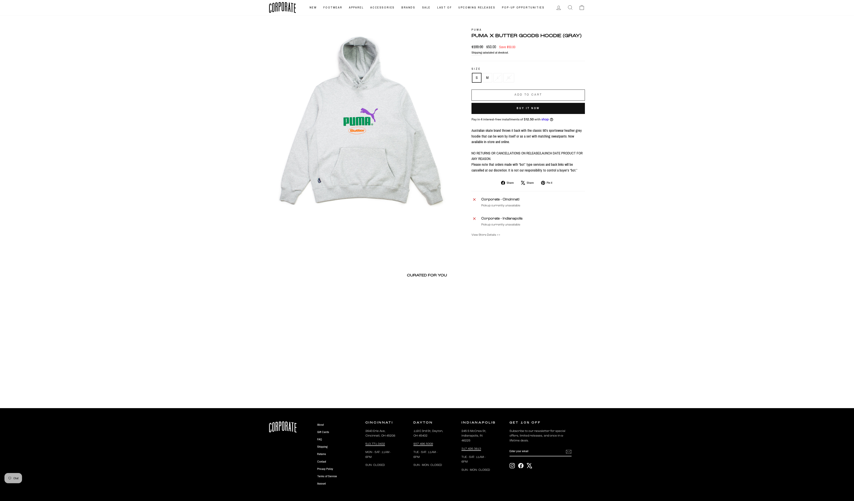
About (320, 425)
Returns (321, 454)
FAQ (319, 439)
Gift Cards (323, 432)
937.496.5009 (423, 444)
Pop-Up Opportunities (523, 7)
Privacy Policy (325, 469)
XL (509, 77)
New (313, 7)
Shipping (476, 52)
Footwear (332, 7)
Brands (408, 7)
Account (321, 483)
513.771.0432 (375, 444)
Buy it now (528, 108)
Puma (476, 30)
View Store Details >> (485, 235)
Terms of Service (327, 476)
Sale (426, 7)
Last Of (444, 7)
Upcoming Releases (476, 7)
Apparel (356, 7)
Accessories (382, 7)
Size (476, 69)
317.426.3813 (471, 448)
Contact (321, 461)
